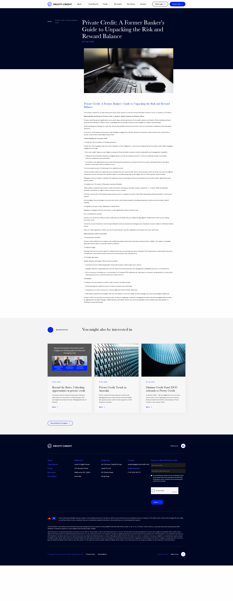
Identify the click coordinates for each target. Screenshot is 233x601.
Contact (143, 4)
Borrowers (118, 4)
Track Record (93, 4)
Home (50, 21)
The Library (131, 4)
